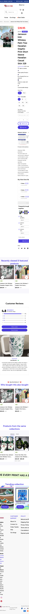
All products (6, 21)
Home (1, 21)
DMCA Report (3, 610)
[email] (2, 559)
